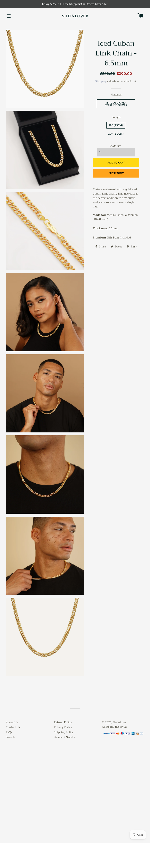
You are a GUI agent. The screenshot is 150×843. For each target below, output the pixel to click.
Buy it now (116, 173)
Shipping (100, 81)
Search (10, 737)
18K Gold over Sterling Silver (116, 104)
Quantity (115, 146)
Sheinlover (75, 16)
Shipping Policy (64, 732)
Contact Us (13, 727)
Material (116, 95)
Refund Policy (63, 722)
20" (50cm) (116, 133)
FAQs (9, 732)
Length (116, 117)
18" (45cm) (116, 125)
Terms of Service (64, 737)
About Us (12, 722)
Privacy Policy (63, 727)
